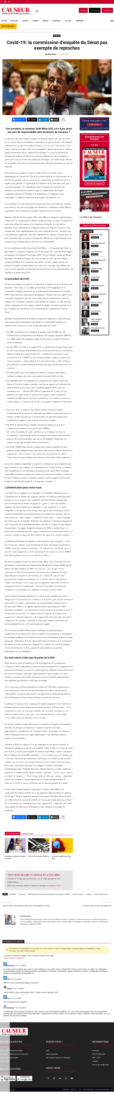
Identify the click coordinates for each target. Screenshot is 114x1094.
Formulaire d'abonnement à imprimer (14, 1054)
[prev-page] (6, 863)
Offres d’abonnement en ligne (11, 1050)
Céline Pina (95, 277)
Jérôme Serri (50, 54)
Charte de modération (100, 1065)
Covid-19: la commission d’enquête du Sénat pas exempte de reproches (57, 45)
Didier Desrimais (97, 285)
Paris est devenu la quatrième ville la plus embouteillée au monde (26, 906)
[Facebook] (1, 2)
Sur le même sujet (12, 834)
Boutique (14, 1)
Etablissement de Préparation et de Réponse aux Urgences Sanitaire (49, 894)
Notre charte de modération (14, 958)
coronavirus (22, 894)
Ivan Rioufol (96, 311)
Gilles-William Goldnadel (96, 320)
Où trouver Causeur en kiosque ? (58, 1057)
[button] (36, 11)
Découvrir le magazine (94, 183)
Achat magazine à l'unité (9, 1057)
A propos (95, 1050)
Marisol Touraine (78, 894)
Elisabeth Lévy (97, 235)
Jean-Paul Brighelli (98, 260)
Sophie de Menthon (99, 294)
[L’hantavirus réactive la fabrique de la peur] (15, 845)
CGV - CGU (96, 1057)
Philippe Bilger (97, 269)
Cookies (95, 1061)
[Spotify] (5, 2)
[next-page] (9, 863)
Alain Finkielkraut (98, 243)
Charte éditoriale (98, 1054)
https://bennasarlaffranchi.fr (98, 256)
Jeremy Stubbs (97, 302)
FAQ (47, 1050)
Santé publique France (101, 894)
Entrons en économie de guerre (38, 856)
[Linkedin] (60, 1078)
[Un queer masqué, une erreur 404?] (62, 845)
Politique (12, 32)
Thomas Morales (98, 328)
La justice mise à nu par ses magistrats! (97, 906)
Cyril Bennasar (97, 252)
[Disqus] (57, 989)
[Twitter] (9, 2)
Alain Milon (12, 894)
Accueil (4, 32)
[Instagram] (54, 1078)
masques (89, 894)
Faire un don (4, 1061)
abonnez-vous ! (55, 885)
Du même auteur (27, 834)
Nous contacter (52, 1054)
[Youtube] (72, 1078)
